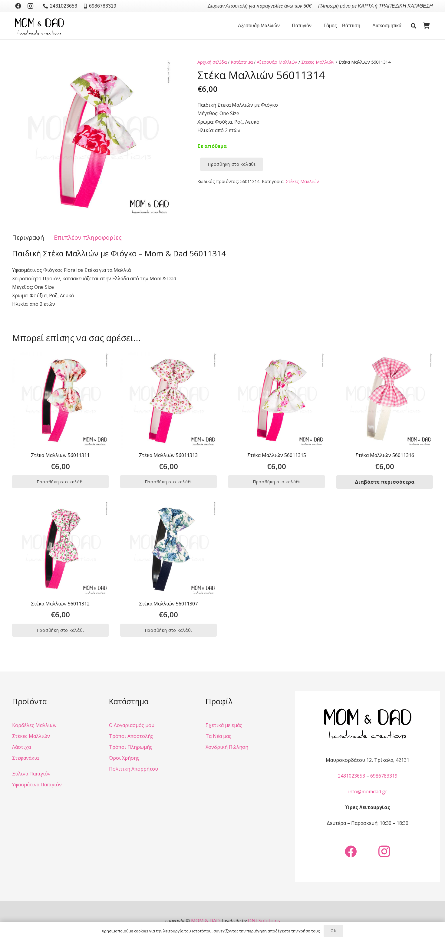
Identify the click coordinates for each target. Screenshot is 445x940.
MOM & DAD (205, 920)
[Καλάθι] (426, 25)
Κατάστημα (242, 62)
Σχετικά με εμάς (224, 725)
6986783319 (383, 775)
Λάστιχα (21, 747)
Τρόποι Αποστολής (131, 736)
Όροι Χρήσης (124, 758)
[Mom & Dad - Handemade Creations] (39, 25)
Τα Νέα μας (218, 736)
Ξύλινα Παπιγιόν (31, 773)
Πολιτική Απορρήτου (133, 768)
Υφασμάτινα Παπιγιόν (37, 784)
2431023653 (351, 775)
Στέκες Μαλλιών (318, 62)
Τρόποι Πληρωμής (130, 747)
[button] (283, 25)
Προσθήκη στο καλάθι (231, 164)
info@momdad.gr (367, 791)
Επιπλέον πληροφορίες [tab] (88, 237)
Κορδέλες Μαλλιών (34, 725)
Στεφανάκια (25, 758)
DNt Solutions (264, 920)
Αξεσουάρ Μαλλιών (277, 62)
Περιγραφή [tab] (28, 237)
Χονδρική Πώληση (227, 747)
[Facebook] (18, 6)
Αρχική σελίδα (212, 62)
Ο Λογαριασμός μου (131, 725)
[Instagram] (30, 6)
